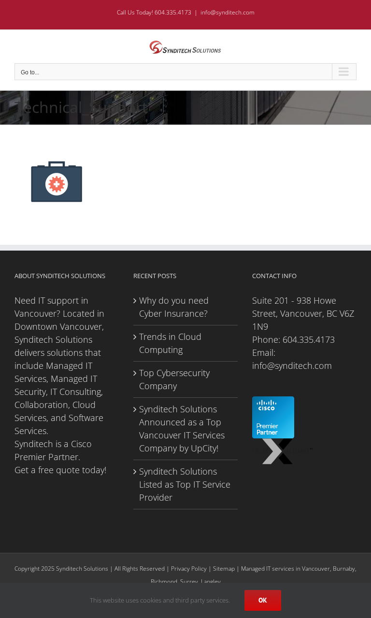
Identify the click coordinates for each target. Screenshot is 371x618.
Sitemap (224, 568)
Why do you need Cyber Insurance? (174, 307)
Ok (262, 600)
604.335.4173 (309, 339)
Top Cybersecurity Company (174, 379)
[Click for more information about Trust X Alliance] (283, 444)
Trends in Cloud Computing (170, 343)
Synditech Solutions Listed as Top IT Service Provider (184, 484)
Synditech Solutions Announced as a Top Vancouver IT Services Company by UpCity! (182, 428)
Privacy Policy (189, 568)
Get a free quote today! (60, 470)
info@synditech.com (227, 12)
